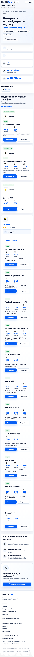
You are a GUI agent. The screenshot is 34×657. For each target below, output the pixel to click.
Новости (5, 614)
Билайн (7, 89)
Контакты (5, 626)
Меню (30, 2)
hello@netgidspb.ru (8, 638)
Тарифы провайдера (11, 240)
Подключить (10, 139)
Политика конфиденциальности (12, 623)
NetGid (6, 2)
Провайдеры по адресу (18, 11)
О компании (6, 621)
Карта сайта (6, 631)
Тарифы (4, 606)
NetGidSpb (6, 11)
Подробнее (24, 139)
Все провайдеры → (6, 106)
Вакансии (5, 628)
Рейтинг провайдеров (9, 611)
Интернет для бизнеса (9, 609)
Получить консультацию (18, 584)
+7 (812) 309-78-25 (10, 636)
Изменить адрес (11, 39)
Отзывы (4, 603)
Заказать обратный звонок (8, 7)
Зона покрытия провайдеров (11, 618)
